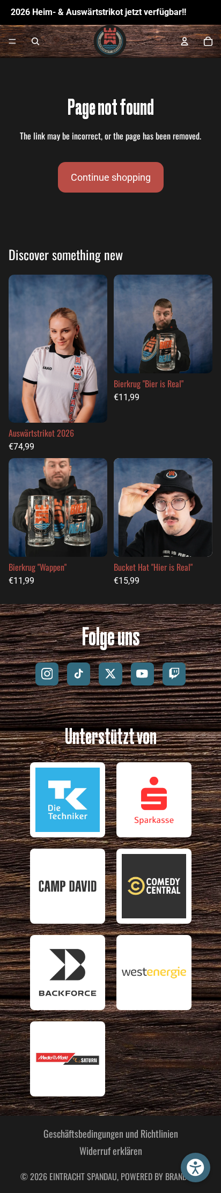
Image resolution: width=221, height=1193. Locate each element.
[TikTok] (78, 674)
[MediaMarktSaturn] (67, 1059)
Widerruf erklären (110, 1151)
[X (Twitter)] (110, 674)
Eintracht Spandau (83, 1176)
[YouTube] (142, 674)
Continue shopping (111, 177)
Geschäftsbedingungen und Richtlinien (110, 1133)
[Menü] (12, 42)
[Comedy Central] (154, 886)
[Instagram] (46, 674)
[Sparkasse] (154, 800)
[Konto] (184, 41)
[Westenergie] (154, 972)
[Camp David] (67, 886)
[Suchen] (35, 41)
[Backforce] (67, 972)
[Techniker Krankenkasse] (67, 800)
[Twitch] (174, 674)
